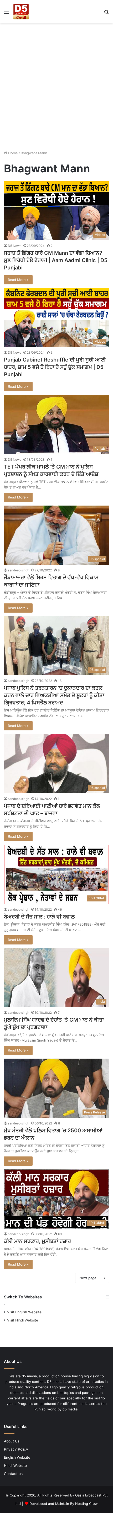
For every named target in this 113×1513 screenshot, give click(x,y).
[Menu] (6, 13)
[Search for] (106, 13)
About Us (11, 1441)
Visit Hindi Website (22, 1320)
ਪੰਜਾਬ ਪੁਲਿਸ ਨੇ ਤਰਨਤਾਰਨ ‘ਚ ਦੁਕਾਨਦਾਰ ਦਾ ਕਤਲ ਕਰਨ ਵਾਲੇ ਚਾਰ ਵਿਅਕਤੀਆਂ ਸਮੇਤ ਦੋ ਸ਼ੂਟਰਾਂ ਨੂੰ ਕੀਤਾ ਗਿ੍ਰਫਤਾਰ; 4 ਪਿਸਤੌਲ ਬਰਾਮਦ (54, 695)
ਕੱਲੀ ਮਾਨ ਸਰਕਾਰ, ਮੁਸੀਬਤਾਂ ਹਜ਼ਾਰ (37, 1241)
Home (12, 153)
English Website (17, 1457)
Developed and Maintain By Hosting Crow (63, 1503)
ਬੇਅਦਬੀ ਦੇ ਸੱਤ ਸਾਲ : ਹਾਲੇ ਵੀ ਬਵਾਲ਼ (39, 917)
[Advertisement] (56, 84)
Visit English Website (24, 1312)
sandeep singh (18, 570)
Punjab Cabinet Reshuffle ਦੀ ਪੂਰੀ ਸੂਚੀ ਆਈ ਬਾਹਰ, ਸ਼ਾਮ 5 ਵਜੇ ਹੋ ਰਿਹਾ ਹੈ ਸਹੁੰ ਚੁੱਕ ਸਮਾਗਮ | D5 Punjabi (55, 367)
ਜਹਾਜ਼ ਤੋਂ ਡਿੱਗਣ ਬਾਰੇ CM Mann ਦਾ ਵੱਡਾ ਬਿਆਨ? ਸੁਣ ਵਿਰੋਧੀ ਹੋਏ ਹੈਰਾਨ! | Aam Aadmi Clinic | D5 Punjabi (55, 260)
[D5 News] (21, 11)
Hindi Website (15, 1465)
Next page (87, 1278)
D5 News (14, 246)
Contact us (13, 1474)
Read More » (18, 280)
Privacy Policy (16, 1449)
